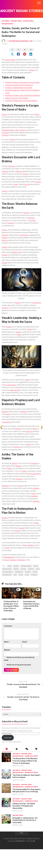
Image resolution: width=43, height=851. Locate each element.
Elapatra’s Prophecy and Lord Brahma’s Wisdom (22, 95)
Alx (34, 841)
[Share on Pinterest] (25, 52)
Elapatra (5, 412)
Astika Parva (28, 21)
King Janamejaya (10, 385)
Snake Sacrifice (7, 574)
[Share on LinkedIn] (31, 52)
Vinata (15, 184)
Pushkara (5, 133)
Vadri (17, 130)
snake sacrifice (15, 390)
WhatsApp (21, 560)
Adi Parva (6, 21)
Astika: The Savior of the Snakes (16, 98)
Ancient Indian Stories (21, 11)
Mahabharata (7, 24)
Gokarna (23, 130)
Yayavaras (34, 463)
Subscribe (7, 738)
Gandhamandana (8, 130)
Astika (9, 468)
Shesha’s (11, 166)
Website (7, 650)
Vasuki (29, 329)
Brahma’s (5, 308)
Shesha (31, 70)
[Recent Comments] (26, 749)
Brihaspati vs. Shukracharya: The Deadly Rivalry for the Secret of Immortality (24, 820)
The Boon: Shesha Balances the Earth (18, 88)
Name (7, 642)
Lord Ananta (36, 303)
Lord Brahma (24, 235)
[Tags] (36, 749)
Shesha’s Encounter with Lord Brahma (19, 85)
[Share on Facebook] (18, 52)
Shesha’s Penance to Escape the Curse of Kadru (22, 82)
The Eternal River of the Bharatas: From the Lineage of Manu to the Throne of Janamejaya (11, 606)
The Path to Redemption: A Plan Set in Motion (21, 101)
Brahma (19, 171)
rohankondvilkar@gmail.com (20, 41)
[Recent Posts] (7, 749)
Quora (6, 560)
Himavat (5, 135)
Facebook (13, 560)
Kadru (37, 114)
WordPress (21, 841)
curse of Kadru (10, 60)
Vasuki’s (5, 518)
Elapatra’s (5, 486)
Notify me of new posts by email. (19, 665)
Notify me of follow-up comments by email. (19, 658)
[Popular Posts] (16, 749)
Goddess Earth (16, 252)
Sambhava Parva (31, 756)
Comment (8, 626)
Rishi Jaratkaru (28, 545)
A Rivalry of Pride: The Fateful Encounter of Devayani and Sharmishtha (23, 806)
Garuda (38, 182)
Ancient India (16, 21)
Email (25, 642)
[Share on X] (12, 52)
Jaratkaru (18, 466)
